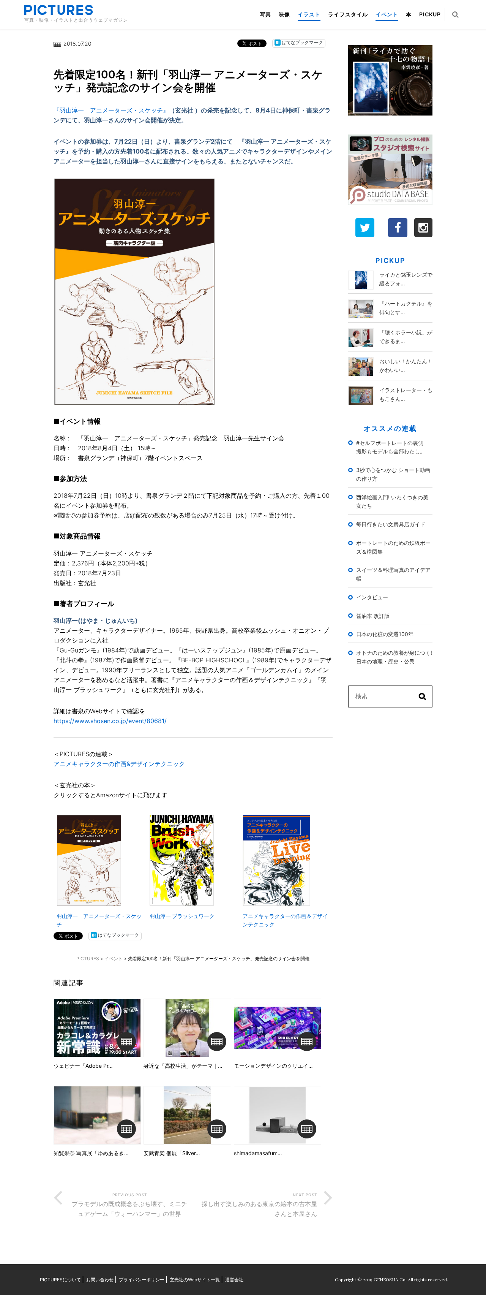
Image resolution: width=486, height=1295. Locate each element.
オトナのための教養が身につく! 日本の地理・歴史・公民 (394, 657)
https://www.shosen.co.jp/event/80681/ (110, 721)
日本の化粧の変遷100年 (384, 634)
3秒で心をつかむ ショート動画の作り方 (393, 474)
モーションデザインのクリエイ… (273, 1066)
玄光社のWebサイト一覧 (195, 1279)
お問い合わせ (100, 1279)
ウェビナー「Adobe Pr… (83, 1066)
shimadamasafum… (258, 1153)
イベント (387, 14)
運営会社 (234, 1279)
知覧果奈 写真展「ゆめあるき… (91, 1153)
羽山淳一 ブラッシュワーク (182, 916)
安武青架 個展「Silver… (172, 1153)
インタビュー (372, 597)
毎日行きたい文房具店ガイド (390, 524)
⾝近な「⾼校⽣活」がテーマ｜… (183, 1066)
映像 (284, 14)
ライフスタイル (348, 14)
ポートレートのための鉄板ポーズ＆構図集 (393, 547)
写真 (265, 14)
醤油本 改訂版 (373, 616)
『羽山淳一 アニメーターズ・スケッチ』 (111, 110)
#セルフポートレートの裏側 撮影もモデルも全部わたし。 (392, 447)
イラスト (309, 14)
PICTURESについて (60, 1279)
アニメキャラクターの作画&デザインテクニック (119, 764)
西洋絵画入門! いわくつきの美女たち (392, 501)
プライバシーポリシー (141, 1279)
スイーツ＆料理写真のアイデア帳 (393, 574)
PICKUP (430, 14)
